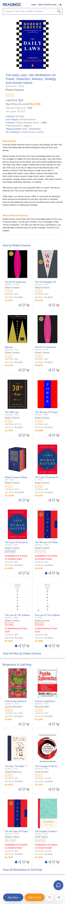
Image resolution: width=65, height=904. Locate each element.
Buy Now (13, 897)
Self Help (19, 116)
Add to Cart (34, 897)
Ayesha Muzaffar (13, 706)
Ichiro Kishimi (42, 772)
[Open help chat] (58, 885)
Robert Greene (15, 89)
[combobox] (30, 11)
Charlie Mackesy (13, 772)
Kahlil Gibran (41, 837)
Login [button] (33, 4)
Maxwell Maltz (42, 706)
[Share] (59, 897)
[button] (60, 4)
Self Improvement (27, 119)
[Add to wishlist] (50, 897)
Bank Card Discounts (48, 4)
